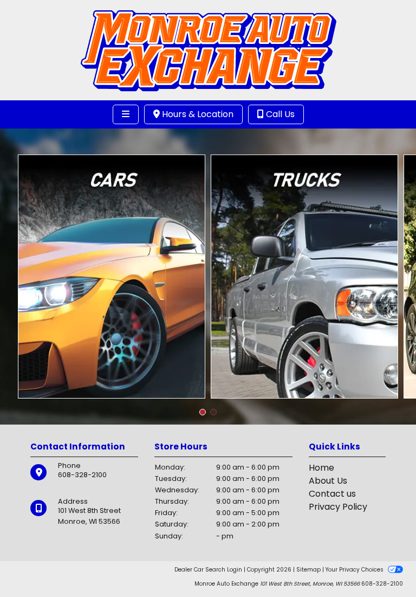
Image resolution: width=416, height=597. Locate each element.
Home (321, 467)
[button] (202, 412)
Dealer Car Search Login (208, 570)
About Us (328, 480)
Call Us (279, 114)
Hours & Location (196, 114)
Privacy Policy (338, 506)
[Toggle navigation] (126, 114)
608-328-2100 (82, 474)
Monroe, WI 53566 (89, 521)
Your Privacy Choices (355, 570)
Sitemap (308, 570)
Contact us (332, 493)
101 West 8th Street (89, 510)
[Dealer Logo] (208, 49)
